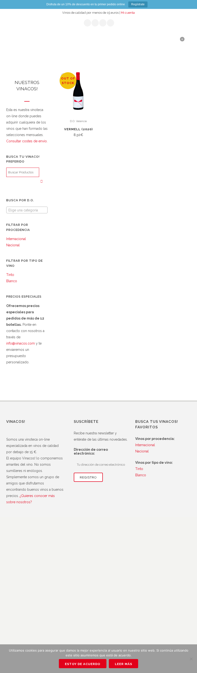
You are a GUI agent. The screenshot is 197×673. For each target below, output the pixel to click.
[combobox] (27, 210)
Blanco (11, 281)
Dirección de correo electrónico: (91, 451)
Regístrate (138, 4)
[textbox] (26, 210)
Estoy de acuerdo (82, 664)
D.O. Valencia (78, 121)
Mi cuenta (128, 12)
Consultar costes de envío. (27, 141)
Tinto (10, 275)
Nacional (13, 245)
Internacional (16, 239)
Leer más (123, 664)
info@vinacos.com (20, 343)
